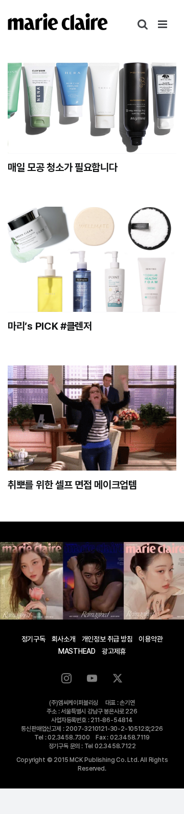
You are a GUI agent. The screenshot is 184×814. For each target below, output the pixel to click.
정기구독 (33, 639)
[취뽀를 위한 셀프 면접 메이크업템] (92, 418)
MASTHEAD (77, 651)
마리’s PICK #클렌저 (50, 326)
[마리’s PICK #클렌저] (92, 259)
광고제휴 (114, 651)
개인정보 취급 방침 (107, 639)
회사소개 (64, 639)
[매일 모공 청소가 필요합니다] (92, 100)
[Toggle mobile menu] (163, 24)
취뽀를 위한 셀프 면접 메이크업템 (72, 485)
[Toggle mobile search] (142, 24)
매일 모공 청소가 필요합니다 (63, 167)
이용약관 (151, 639)
